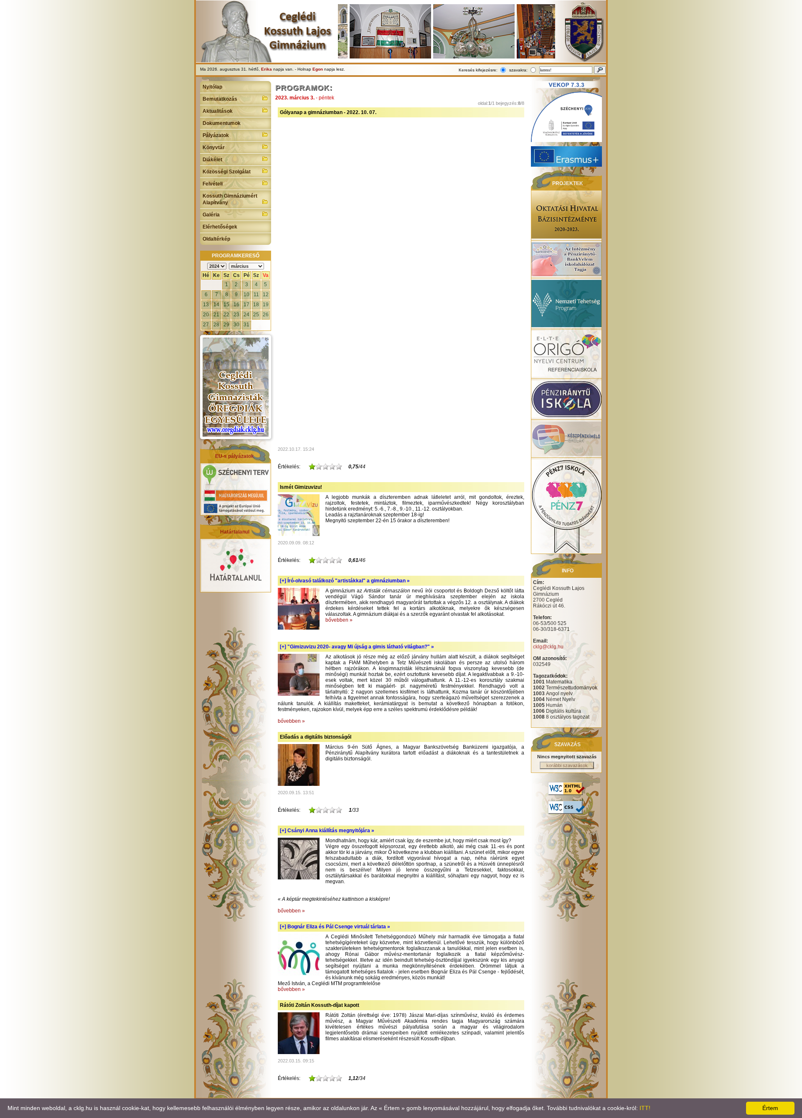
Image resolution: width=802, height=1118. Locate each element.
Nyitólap (212, 87)
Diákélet (212, 160)
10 (246, 294)
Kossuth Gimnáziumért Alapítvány (230, 199)
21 (216, 315)
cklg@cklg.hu (548, 647)
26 (266, 315)
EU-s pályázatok (234, 456)
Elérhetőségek (220, 227)
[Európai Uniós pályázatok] (235, 512)
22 (226, 315)
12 (266, 294)
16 (236, 304)
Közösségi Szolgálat (227, 172)
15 (226, 304)
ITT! (645, 1108)
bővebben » (339, 620)
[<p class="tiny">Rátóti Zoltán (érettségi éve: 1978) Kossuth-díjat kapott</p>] (299, 1052)
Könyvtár (214, 147)
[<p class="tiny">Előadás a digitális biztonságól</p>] (299, 784)
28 (216, 325)
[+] (345, 581)
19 (266, 304)
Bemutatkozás (220, 99)
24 (246, 315)
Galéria (211, 215)
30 (236, 325)
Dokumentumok (222, 123)
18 (256, 304)
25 (256, 315)
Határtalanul (234, 532)
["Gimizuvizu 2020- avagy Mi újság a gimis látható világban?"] (299, 694)
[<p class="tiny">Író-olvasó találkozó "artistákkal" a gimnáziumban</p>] (299, 628)
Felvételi (213, 184)
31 (246, 325)
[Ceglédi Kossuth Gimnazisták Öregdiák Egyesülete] (235, 387)
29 (226, 325)
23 (236, 315)
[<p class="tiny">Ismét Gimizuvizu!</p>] (299, 534)
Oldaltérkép (216, 239)
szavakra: (518, 70)
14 (216, 304)
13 (206, 304)
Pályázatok (216, 135)
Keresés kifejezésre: (478, 70)
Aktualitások (218, 111)
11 (256, 294)
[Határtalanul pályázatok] (235, 589)
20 (206, 315)
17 (246, 304)
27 (206, 325)
